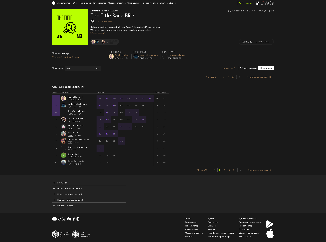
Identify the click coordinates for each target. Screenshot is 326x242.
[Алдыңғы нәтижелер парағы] (214, 170)
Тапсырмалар (99, 3)
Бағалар (212, 225)
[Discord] (69, 219)
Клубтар (163, 3)
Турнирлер (85, 3)
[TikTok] (59, 219)
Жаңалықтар (63, 3)
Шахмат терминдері (249, 232)
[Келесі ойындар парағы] (228, 77)
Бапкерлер (213, 222)
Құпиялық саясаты (248, 218)
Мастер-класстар (117, 3)
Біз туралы (244, 229)
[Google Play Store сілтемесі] (270, 224)
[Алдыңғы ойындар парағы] (223, 77)
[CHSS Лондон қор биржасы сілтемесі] (76, 234)
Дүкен (172, 3)
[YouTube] (54, 219)
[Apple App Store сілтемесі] (270, 233)
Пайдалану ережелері (250, 222)
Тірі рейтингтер (149, 3)
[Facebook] (74, 219)
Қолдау (211, 229)
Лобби (75, 3)
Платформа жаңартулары (221, 232)
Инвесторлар (246, 225)
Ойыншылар (133, 3)
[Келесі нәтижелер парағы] (229, 170)
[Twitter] (63, 219)
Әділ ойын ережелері (219, 236)
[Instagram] (77, 219)
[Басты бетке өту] (53, 3)
